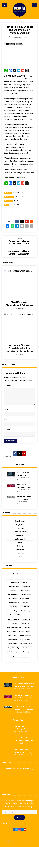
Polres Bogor (27, 627)
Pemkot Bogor (14, 623)
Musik (20, 543)
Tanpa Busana (22, 213)
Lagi (30, 615)
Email (6, 420)
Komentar (8, 385)
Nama (6, 409)
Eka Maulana (13, 598)
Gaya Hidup (20, 528)
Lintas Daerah (20, 539)
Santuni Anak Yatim (26, 643)
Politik (20, 557)
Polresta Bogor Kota (25, 631)
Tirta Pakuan (27, 648)
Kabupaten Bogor (13, 611)
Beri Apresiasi (26, 574)
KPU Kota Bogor (21, 615)
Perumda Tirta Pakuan (14, 627)
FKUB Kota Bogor (25, 598)
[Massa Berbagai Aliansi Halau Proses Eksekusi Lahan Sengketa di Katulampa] (8, 742)
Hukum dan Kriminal (20, 532)
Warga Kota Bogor (22, 656)
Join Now (20, 817)
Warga (12, 656)
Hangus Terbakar (14, 602)
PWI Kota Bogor (12, 635)
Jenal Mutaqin (13, 607)
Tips (18, 648)
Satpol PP (11, 648)
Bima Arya (9, 578)
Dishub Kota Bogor (24, 590)
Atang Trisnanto (14, 574)
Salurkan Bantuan (12, 643)
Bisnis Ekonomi (20, 521)
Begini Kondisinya (15, 205)
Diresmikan (12, 590)
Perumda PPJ (25, 623)
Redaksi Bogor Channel (19, 193)
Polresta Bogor (11, 631)
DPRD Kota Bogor (26, 594)
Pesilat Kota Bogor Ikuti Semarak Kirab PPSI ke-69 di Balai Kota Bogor (23, 709)
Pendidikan (20, 550)
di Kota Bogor (26, 586)
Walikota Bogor (25, 652)
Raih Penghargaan (25, 635)
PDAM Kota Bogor (13, 619)
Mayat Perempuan (10, 213)
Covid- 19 (29, 578)
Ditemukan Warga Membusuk (13, 209)
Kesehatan (20, 535)
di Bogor (25, 582)
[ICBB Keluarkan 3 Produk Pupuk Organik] (8, 730)
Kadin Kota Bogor (26, 611)
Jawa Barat (25, 602)
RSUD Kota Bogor (25, 639)
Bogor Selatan (19, 578)
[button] (4, 5)
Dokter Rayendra (13, 594)
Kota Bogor (10, 615)
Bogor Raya (20, 525)
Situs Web (8, 430)
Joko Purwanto (25, 607)
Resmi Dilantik (12, 639)
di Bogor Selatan (14, 586)
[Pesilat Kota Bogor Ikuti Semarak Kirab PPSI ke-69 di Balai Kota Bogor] (11, 500)
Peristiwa (16, 201)
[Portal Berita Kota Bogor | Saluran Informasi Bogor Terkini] (19, 10)
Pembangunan (26, 619)
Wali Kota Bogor (13, 652)
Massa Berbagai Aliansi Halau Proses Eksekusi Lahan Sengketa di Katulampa (24, 740)
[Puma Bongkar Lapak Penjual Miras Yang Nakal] (8, 753)
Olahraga (20, 546)
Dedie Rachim (15, 582)
